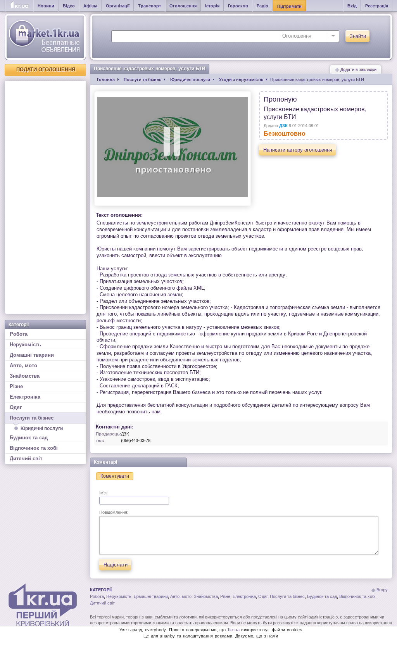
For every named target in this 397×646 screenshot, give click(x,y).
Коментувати (114, 476)
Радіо (262, 5)
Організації (117, 5)
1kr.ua (233, 629)
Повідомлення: (113, 512)
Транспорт (149, 5)
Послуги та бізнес (32, 418)
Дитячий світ (26, 458)
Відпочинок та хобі (34, 448)
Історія (212, 5)
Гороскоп (238, 5)
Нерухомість (25, 344)
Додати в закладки (357, 69)
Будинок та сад (29, 437)
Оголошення (183, 5)
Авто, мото (23, 365)
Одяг (16, 407)
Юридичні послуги (42, 428)
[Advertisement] (45, 197)
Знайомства (25, 376)
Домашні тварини (32, 355)
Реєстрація (376, 5)
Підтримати (289, 6)
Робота (19, 334)
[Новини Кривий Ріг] (19, 6)
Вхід (352, 5)
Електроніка (25, 397)
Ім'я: (103, 493)
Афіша (90, 5)
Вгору (382, 589)
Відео (69, 5)
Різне (16, 386)
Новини (46, 5)
